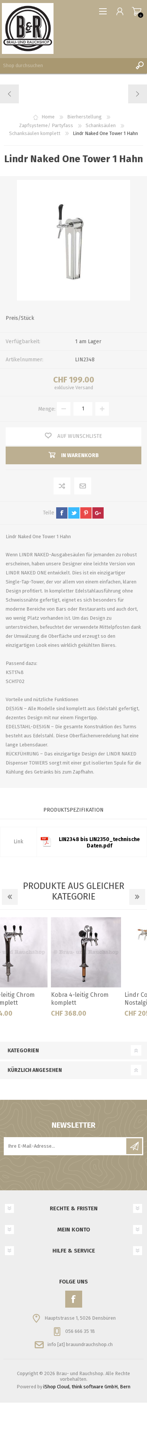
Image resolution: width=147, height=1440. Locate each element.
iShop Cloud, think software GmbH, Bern (86, 1386)
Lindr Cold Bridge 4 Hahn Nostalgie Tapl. (110, 998)
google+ (98, 513)
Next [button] (137, 897)
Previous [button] (10, 897)
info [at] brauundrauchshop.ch (80, 1344)
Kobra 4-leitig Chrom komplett (31, 998)
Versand (84, 387)
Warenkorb (136, 11)
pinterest (86, 513)
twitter (74, 513)
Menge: (46, 408)
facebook (61, 513)
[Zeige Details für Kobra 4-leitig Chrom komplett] (37, 952)
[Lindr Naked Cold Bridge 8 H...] (9, 93)
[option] (37, 970)
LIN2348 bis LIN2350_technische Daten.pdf (99, 842)
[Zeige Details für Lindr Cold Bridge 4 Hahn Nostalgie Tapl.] (110, 952)
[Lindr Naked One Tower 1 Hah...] (137, 93)
